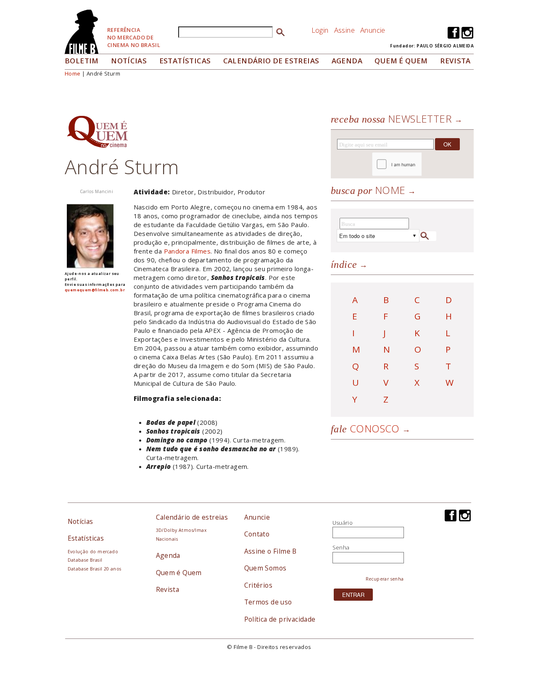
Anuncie (372, 30)
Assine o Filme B (270, 551)
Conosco (365, 428)
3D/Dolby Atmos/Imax (181, 530)
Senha (341, 547)
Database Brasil (85, 560)
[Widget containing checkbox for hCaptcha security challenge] (419, 164)
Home (73, 73)
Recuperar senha (385, 579)
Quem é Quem (179, 572)
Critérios (258, 585)
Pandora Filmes (187, 251)
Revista (455, 60)
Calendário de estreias (192, 517)
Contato (257, 534)
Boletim (82, 60)
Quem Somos (265, 568)
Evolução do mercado (93, 552)
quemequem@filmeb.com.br (95, 290)
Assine (344, 30)
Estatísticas (185, 60)
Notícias (129, 60)
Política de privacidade (280, 619)
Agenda (347, 60)
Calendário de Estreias (271, 60)
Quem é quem (400, 60)
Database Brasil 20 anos (94, 569)
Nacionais (167, 539)
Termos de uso (268, 602)
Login (320, 30)
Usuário (342, 522)
